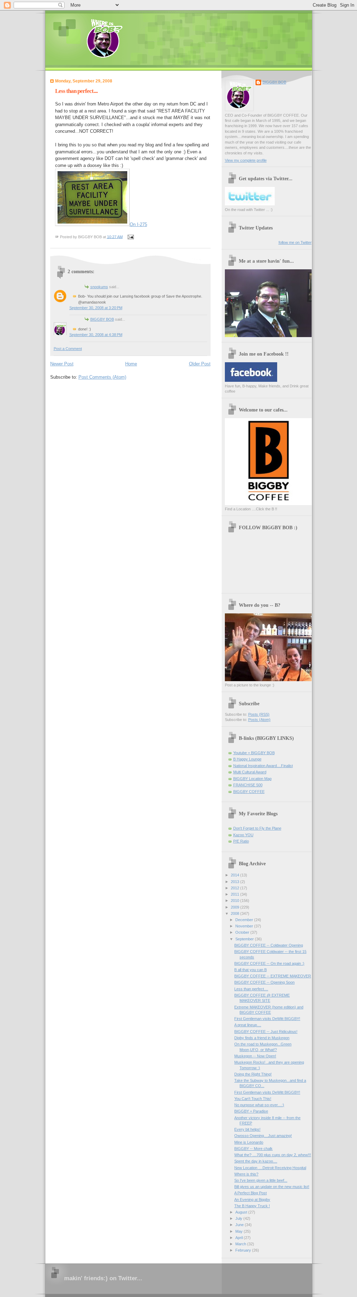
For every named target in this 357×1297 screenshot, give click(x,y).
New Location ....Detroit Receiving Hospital (270, 1168)
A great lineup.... (247, 1025)
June (240, 1225)
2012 (235, 888)
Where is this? (246, 1174)
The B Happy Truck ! (252, 1206)
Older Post (200, 363)
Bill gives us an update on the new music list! (271, 1187)
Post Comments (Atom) (102, 377)
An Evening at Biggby (252, 1199)
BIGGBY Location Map (252, 779)
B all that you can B (250, 970)
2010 (235, 900)
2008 (235, 913)
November (244, 926)
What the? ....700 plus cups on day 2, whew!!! (272, 1155)
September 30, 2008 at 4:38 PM (95, 335)
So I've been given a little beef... (260, 1180)
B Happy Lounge (247, 759)
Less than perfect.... (76, 91)
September (245, 939)
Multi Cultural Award (249, 772)
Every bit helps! (247, 1129)
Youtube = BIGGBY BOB (254, 753)
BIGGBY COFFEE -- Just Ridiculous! (265, 1031)
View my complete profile (246, 160)
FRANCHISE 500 (248, 785)
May (239, 1231)
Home (131, 363)
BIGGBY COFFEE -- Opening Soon (264, 982)
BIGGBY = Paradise (251, 1111)
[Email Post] (130, 236)
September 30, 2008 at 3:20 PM (95, 308)
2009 (235, 907)
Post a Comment (68, 349)
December (244, 920)
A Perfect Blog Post (250, 1193)
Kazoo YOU (243, 835)
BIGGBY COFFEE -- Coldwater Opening (268, 945)
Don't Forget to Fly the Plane (257, 828)
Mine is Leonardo (248, 1142)
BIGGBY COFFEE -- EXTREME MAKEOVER (272, 976)
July (239, 1218)
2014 (235, 875)
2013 (235, 882)
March (241, 1244)
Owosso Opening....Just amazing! (263, 1136)
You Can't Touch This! (252, 1098)
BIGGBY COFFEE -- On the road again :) (269, 963)
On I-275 (138, 224)
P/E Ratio (241, 841)
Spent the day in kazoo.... (255, 1161)
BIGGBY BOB (102, 319)
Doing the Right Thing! (253, 1074)
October (242, 932)
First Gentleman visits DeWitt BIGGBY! (267, 1019)
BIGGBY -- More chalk (253, 1148)
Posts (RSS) (258, 714)
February (243, 1250)
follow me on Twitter (295, 242)
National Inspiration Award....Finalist (263, 766)
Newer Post (62, 363)
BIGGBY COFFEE (249, 791)
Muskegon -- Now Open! (255, 1056)
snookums (99, 287)
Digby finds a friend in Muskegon (261, 1038)
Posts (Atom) (259, 719)
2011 (235, 894)
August (241, 1212)
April (239, 1238)
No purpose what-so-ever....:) (259, 1105)
